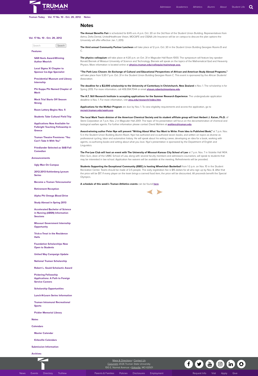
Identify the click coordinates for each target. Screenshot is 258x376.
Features (37, 51)
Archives (36, 353)
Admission (165, 6)
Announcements (41, 158)
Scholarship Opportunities (49, 288)
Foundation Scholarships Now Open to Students (51, 245)
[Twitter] (199, 363)
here (156, 183)
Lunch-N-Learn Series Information (53, 295)
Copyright (113, 364)
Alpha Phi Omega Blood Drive (51, 195)
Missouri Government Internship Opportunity (52, 225)
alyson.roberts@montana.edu (163, 89)
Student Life (238, 6)
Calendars (37, 326)
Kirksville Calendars (45, 339)
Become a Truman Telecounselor (52, 182)
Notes (87, 17)
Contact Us (139, 360)
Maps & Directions (122, 360)
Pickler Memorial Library (48, 312)
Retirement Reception (46, 188)
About (223, 6)
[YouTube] (210, 363)
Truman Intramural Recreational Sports (52, 304)
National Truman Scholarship (50, 261)
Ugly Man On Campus (46, 164)
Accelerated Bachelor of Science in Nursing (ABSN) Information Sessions (52, 213)
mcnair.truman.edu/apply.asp (96, 110)
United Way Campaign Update (51, 254)
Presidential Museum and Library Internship (53, 80)
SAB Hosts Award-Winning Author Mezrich (49, 60)
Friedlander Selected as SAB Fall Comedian (52, 149)
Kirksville (136, 367)
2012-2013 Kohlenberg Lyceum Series (51, 173)
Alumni (211, 6)
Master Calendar (43, 333)
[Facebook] (189, 363)
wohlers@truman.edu (179, 124)
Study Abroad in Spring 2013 (50, 202)
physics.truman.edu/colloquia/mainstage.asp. (155, 64)
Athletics (197, 6)
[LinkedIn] (231, 363)
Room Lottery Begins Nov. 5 (50, 109)
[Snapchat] (241, 363)
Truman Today (37, 17)
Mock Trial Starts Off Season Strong (50, 101)
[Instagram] (220, 363)
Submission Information (45, 346)
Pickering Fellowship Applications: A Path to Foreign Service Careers (52, 278)
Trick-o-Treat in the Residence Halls (51, 235)
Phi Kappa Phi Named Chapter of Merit (53, 91)
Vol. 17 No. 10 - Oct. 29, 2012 (64, 17)
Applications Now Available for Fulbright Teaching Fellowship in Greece (52, 127)
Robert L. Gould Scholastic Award (53, 267)
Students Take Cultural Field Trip (52, 116)
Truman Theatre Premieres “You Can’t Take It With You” (52, 139)
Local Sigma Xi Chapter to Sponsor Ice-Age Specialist (49, 70)
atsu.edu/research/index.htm (144, 99)
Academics (182, 6)
